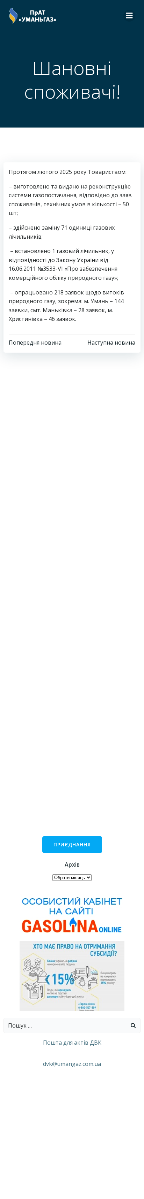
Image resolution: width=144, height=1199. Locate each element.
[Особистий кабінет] (72, 914)
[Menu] (129, 16)
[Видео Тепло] (72, 975)
